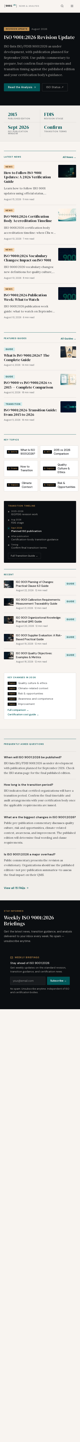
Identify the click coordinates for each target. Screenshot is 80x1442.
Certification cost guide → (23, 714)
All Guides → (68, 338)
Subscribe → (58, 980)
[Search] (62, 6)
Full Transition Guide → (24, 555)
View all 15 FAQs (14, 888)
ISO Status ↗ (55, 87)
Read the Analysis (20, 87)
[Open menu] (72, 6)
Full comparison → (18, 710)
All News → (69, 157)
